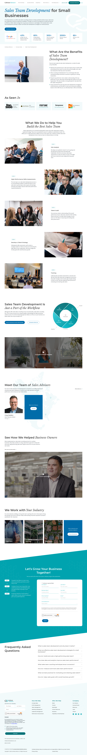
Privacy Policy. (14, 723)
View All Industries (73, 534)
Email (62, 595)
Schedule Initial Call (74, 2)
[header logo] (10, 2)
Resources (75, 707)
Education (54, 711)
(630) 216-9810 (7, 743)
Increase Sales (35, 703)
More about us (78, 388)
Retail (53, 703)
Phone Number (45, 595)
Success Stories (30, 2)
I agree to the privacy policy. (12, 726)
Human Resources (56, 709)
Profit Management (36, 705)
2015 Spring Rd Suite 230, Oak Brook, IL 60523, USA (15, 738)
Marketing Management (37, 709)
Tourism (54, 705)
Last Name (63, 584)
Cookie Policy (55, 751)
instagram (78, 714)
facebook (76, 714)
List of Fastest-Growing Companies (16, 106)
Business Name (45, 590)
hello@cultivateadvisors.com (10, 740)
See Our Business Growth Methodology (14, 322)
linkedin (73, 714)
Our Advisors (75, 703)
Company (76, 700)
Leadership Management (37, 711)
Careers (74, 711)
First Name (44, 584)
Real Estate (54, 707)
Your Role (63, 590)
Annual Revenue (45, 601)
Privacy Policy (35, 751)
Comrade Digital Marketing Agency (20, 749)
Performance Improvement (38, 713)
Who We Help (56, 700)
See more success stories (10, 449)
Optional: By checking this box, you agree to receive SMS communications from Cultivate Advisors (14, 728)
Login (74, 709)
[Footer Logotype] (9, 701)
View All (33, 408)
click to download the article (43, 107)
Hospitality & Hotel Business (58, 713)
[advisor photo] (14, 404)
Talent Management (36, 707)
